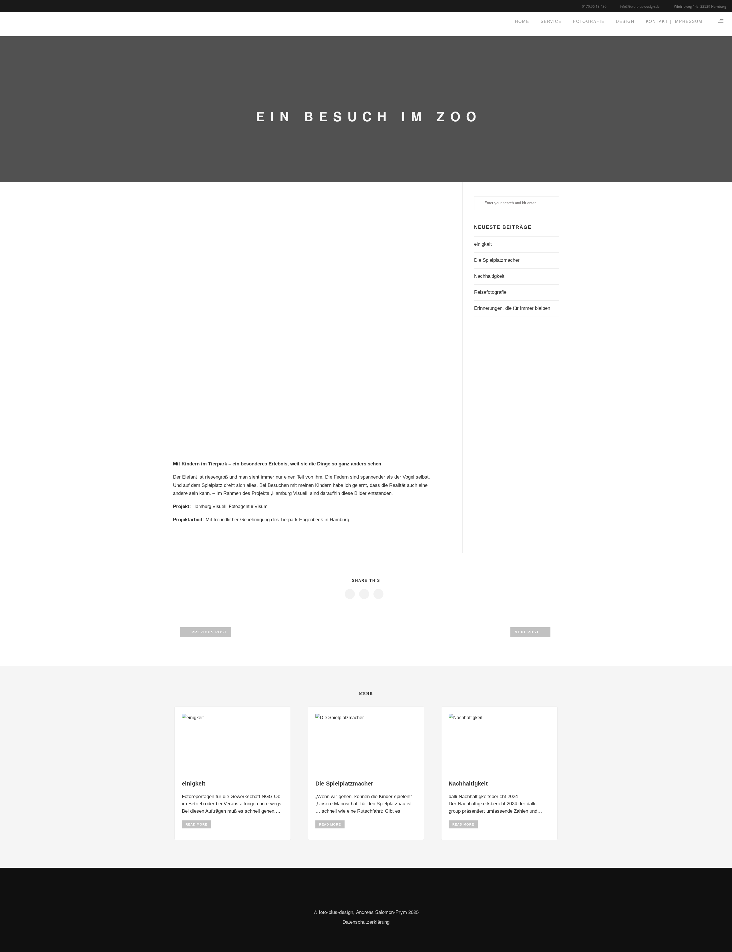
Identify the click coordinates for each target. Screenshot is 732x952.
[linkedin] (364, 594)
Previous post (209, 632)
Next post (527, 632)
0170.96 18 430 (594, 6)
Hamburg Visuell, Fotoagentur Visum (229, 506)
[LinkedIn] (16, 5)
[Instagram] (23, 5)
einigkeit (483, 244)
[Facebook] (9, 5)
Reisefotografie (490, 292)
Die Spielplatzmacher (497, 260)
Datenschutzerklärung (366, 922)
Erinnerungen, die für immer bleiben (512, 308)
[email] (31, 5)
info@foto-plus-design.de (640, 6)
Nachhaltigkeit (489, 276)
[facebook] (350, 594)
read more (196, 824)
